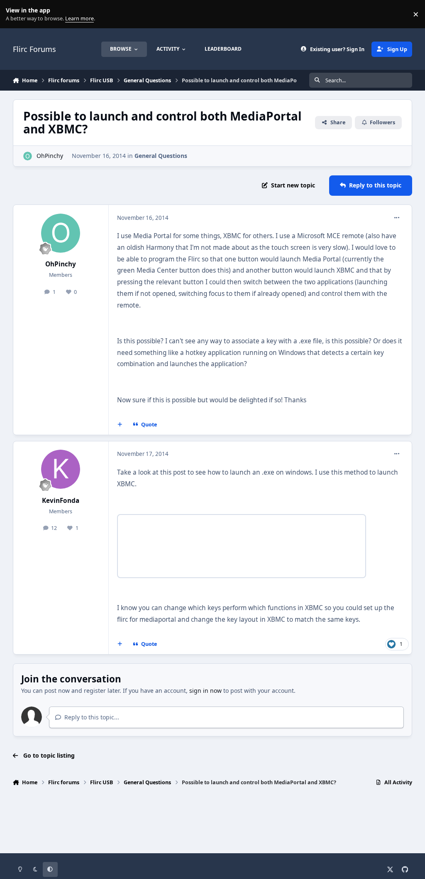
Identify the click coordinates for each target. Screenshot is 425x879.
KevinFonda (60, 500)
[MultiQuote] (119, 424)
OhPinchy (50, 156)
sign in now (205, 690)
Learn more (16, 14)
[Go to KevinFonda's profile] (60, 469)
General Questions (160, 156)
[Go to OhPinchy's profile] (27, 156)
